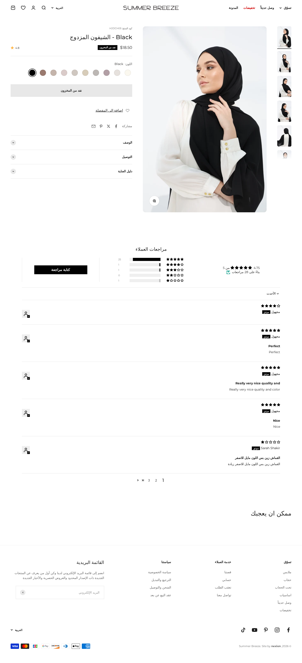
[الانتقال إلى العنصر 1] (284, 37)
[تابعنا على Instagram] (277, 630)
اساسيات (285, 595)
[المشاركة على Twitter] (108, 126)
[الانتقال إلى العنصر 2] (284, 62)
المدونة (233, 8)
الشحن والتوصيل (160, 587)
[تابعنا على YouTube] (255, 630)
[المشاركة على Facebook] (116, 126)
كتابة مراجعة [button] (60, 270)
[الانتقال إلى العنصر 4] (284, 112)
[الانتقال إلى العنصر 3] (284, 87)
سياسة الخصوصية (159, 572)
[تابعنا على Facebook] (288, 630)
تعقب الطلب (223, 587)
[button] (175, 259)
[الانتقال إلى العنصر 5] (284, 136)
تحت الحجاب (283, 587)
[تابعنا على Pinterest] (266, 630)
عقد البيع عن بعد (160, 595)
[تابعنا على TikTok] (243, 630)
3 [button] (149, 480)
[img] (270, 306)
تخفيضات (285, 610)
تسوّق (287, 8)
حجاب (287, 580)
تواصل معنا (224, 595)
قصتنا (227, 572)
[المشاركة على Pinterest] (101, 126)
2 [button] (156, 480)
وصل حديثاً (267, 8)
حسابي (226, 580)
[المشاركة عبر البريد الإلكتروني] (93, 126)
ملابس (287, 572)
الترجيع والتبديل (161, 580)
